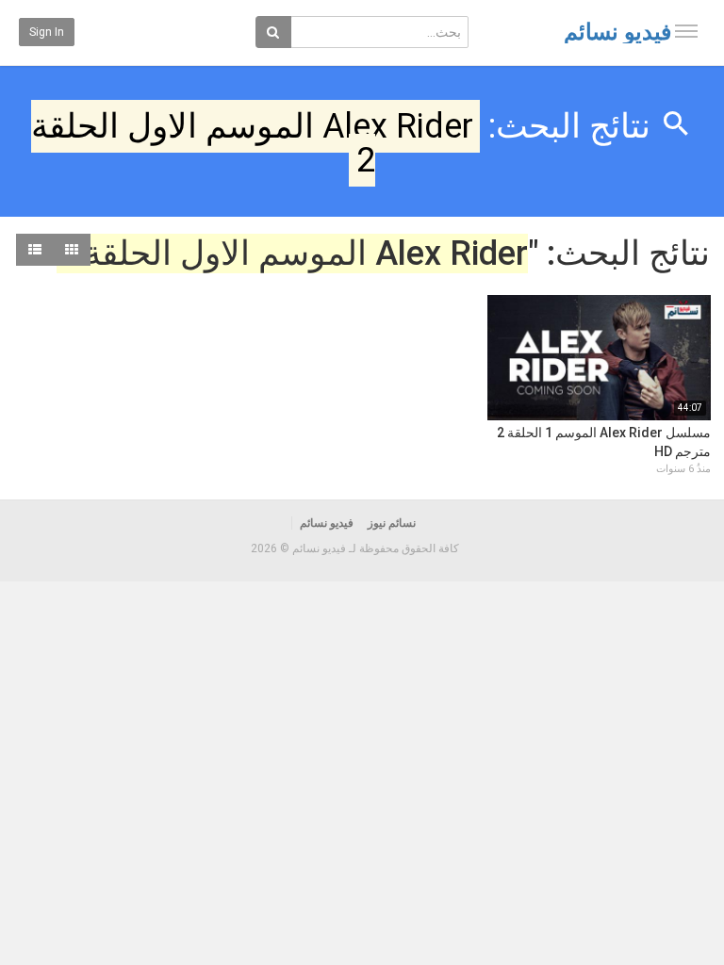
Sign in (46, 32)
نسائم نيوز (392, 523)
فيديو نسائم (617, 32)
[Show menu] (686, 31)
